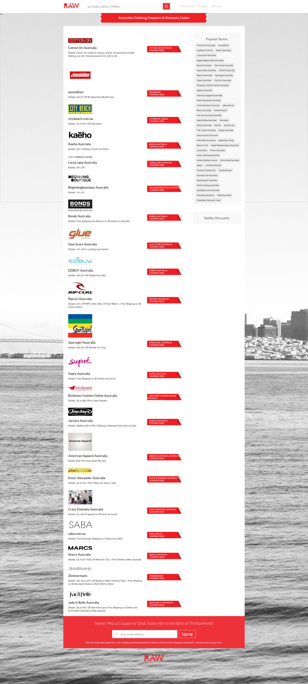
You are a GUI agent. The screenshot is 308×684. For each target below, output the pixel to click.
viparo (199, 165)
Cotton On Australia (206, 45)
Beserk (217, 125)
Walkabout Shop (226, 140)
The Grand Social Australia (209, 115)
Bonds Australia (204, 65)
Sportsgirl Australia (224, 75)
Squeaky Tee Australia (207, 175)
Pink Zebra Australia (206, 140)
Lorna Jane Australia (206, 55)
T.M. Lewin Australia (206, 130)
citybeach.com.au (205, 50)
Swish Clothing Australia (208, 155)
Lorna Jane (202, 150)
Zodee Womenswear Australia (225, 145)
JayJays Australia (204, 90)
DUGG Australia (204, 125)
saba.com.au (228, 105)
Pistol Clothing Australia (208, 185)
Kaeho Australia (223, 50)
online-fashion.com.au (207, 160)
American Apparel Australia (209, 95)
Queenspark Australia (207, 180)
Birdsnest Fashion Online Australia (213, 85)
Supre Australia (204, 80)
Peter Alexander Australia (209, 100)
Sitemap (216, 6)
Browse (203, 6)
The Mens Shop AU (205, 195)
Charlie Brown (225, 170)
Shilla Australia (224, 195)
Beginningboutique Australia (210, 60)
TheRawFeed (187, 6)
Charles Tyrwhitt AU (206, 170)
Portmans (224, 120)
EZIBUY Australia (227, 70)
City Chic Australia (222, 80)
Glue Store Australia (223, 65)
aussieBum (223, 45)
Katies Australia (226, 130)
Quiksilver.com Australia (208, 190)
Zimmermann (220, 110)
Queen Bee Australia (206, 70)
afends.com (229, 125)
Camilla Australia (213, 165)
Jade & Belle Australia (207, 120)
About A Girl (202, 145)
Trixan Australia (217, 150)
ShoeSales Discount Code (208, 200)
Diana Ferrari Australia (207, 135)
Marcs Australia (204, 110)
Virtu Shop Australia (229, 160)
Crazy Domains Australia (208, 105)
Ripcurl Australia (204, 75)
